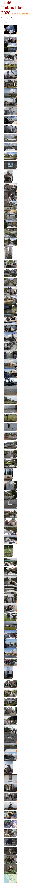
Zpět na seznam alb (25, 13)
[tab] (15, 22)
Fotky (5, 22)
